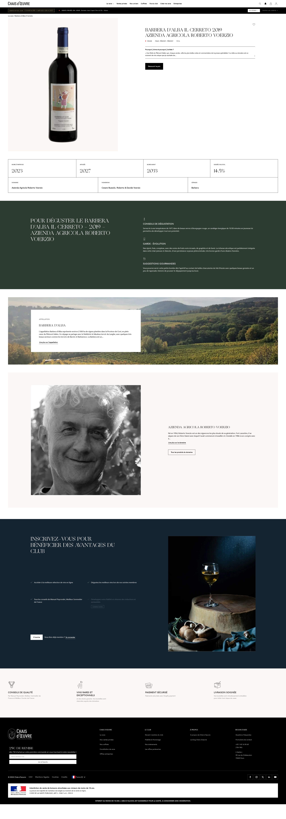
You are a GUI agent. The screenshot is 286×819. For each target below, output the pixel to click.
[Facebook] (250, 777)
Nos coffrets (104, 744)
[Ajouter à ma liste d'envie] (254, 24)
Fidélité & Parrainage (153, 739)
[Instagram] (256, 777)
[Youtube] (275, 777)
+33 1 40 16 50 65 (242, 744)
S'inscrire (36, 637)
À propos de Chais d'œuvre (200, 735)
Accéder (253, 11)
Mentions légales (42, 777)
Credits (64, 777)
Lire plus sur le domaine (177, 442)
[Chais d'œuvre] (19, 3)
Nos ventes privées (107, 739)
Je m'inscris (43, 762)
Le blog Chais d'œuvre (198, 739)
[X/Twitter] (262, 777)
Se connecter (70, 637)
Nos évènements (151, 744)
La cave (10, 16)
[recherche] (260, 3)
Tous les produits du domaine (181, 452)
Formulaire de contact (244, 739)
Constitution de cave (107, 749)
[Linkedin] (269, 777)
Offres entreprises (106, 754)
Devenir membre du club (154, 735)
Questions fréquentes (243, 735)
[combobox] (78, 777)
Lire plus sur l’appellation (48, 342)
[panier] (271, 3)
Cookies (55, 777)
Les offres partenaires (153, 749)
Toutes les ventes (270, 10)
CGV (31, 777)
